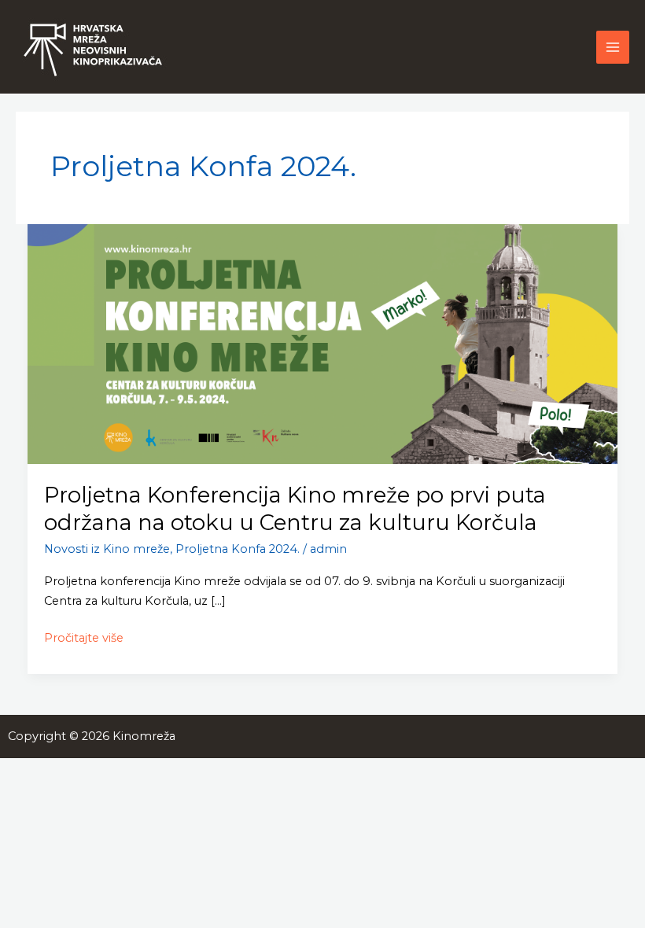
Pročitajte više (83, 636)
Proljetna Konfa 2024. (237, 549)
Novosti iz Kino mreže (107, 549)
